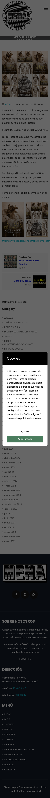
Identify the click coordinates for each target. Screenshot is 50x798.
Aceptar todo (25, 439)
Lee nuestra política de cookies (24, 418)
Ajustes (25, 431)
